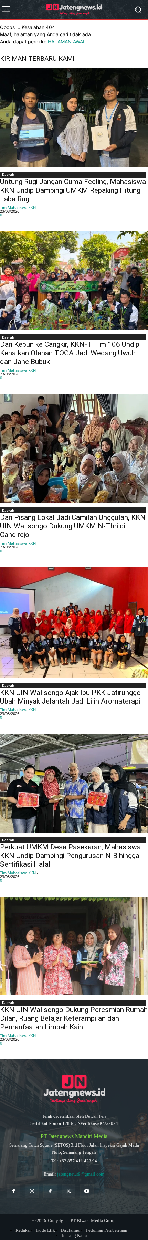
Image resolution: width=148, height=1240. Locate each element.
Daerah (8, 174)
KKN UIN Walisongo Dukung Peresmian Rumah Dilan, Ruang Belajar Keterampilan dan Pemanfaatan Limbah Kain (74, 1018)
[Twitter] (68, 1191)
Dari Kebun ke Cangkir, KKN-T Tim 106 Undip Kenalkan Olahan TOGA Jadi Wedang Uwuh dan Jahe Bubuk (69, 353)
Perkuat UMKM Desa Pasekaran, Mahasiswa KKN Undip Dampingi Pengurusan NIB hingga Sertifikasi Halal (70, 855)
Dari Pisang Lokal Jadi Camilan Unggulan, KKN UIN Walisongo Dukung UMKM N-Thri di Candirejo (73, 526)
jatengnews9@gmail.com (80, 1174)
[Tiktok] (50, 1191)
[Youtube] (87, 1191)
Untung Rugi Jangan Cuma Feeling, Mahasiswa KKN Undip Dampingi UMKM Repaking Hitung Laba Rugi (73, 190)
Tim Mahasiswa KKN (18, 207)
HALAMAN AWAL (67, 41)
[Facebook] (13, 1191)
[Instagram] (32, 1191)
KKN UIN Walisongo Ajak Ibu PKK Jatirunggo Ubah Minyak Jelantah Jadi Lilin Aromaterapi (70, 696)
